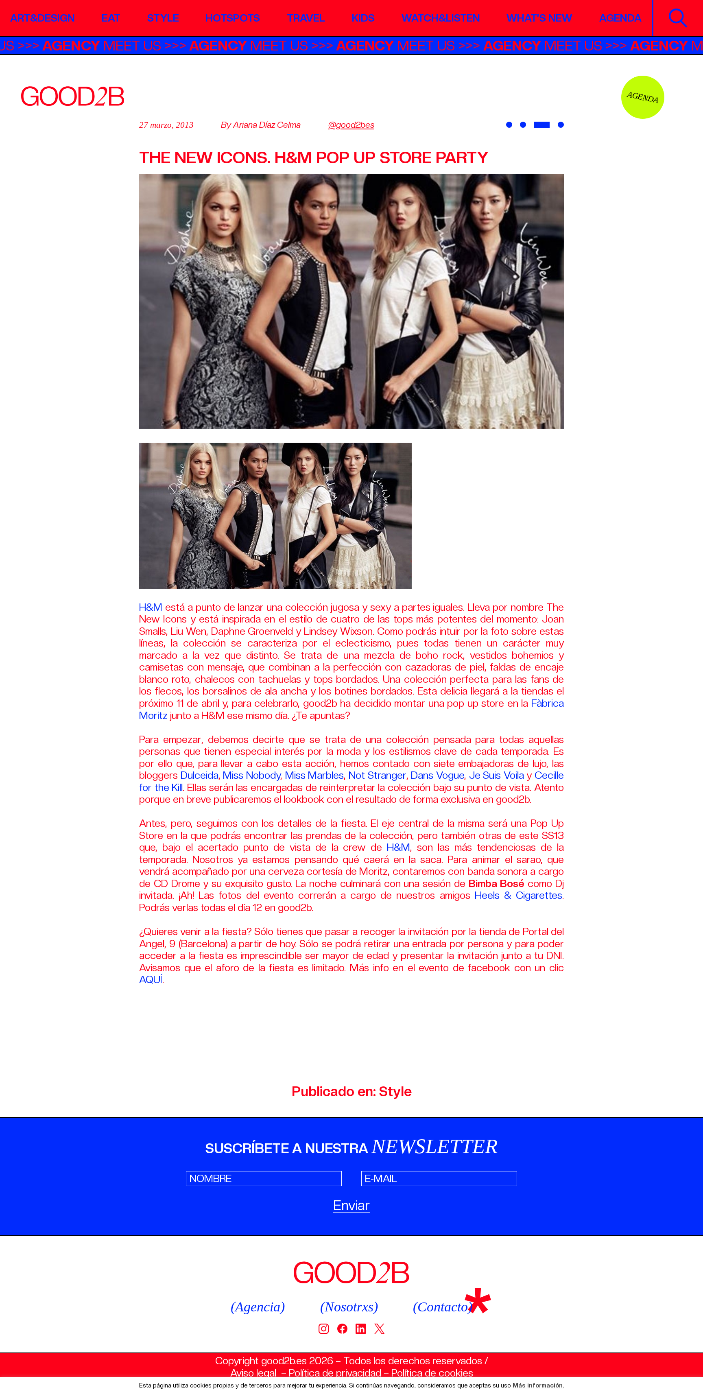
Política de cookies (432, 1373)
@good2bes (351, 125)
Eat (111, 18)
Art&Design (42, 18)
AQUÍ (150, 979)
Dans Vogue (437, 775)
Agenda (620, 18)
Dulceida (199, 775)
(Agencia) (258, 1306)
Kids (363, 18)
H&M (150, 607)
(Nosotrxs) (349, 1306)
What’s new (539, 18)
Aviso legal (253, 1373)
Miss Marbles (314, 775)
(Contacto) (442, 1306)
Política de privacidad (335, 1373)
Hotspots (232, 18)
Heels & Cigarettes (518, 895)
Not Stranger (377, 775)
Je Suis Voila (496, 775)
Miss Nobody (251, 775)
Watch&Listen (441, 18)
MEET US (138, 45)
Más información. (538, 1385)
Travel (306, 18)
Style (163, 18)
